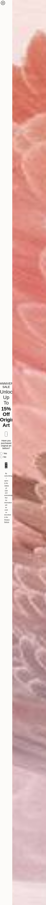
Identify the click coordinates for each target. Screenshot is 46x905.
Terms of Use (6, 488)
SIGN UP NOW (6, 465)
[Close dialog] (3, 3)
